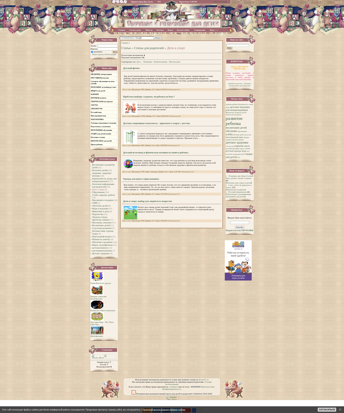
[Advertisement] (192, 38)
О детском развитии (102, 228)
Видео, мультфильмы (102, 245)
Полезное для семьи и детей (238, 183)
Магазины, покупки (101, 222)
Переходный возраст (102, 236)
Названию (148, 62)
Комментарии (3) (174, 194)
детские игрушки (240, 106)
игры (228, 107)
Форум (170, 30)
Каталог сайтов (183, 30)
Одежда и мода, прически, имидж (100, 218)
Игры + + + (214, 30)
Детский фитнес (131, 68)
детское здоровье (237, 142)
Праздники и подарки (102, 200)
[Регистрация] (121, 3)
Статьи (126, 48)
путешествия (230, 146)
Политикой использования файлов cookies (163, 409)
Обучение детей (100, 205)
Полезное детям (100, 170)
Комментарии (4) (174, 89)
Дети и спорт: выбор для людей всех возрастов (147, 201)
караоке (238, 145)
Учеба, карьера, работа (103, 195)
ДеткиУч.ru (204, 380)
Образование (98, 192)
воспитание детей (236, 127)
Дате (139, 62)
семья (251, 104)
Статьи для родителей (149, 48)
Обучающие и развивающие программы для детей (238, 195)
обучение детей (238, 135)
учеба (229, 134)
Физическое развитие (235, 190)
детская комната (100, 248)
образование (242, 131)
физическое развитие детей (236, 113)
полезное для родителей (235, 154)
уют (238, 157)
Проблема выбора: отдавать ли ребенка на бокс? (149, 96)
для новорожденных (102, 250)
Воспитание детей (101, 225)
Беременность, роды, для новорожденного (104, 180)
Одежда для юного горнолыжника (141, 179)
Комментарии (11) (188, 172)
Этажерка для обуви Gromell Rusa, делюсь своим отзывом (239, 177)
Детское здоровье (101, 253)
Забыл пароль (98, 54)
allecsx (167, 172)
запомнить (98, 52)
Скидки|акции (199, 30)
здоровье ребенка (231, 104)
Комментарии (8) (175, 116)
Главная (122, 30)
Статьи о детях (135, 30)
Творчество (97, 214)
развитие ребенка (234, 121)
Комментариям (160, 62)
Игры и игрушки (100, 208)
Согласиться (327, 410)
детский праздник (232, 149)
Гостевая (160, 30)
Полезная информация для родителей (103, 185)
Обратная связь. (208, 387)
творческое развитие (233, 115)
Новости (149, 30)
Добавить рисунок (235, 83)
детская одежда (233, 151)
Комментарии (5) (174, 145)
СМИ (94, 203)
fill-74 (153, 89)
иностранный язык (234, 137)
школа (247, 146)
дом (248, 151)
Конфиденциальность (171, 389)
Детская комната (237, 140)
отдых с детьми (245, 149)
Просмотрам (174, 62)
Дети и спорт (98, 189)
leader (153, 145)
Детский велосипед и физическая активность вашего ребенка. (156, 152)
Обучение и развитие (102, 242)
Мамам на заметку (101, 239)
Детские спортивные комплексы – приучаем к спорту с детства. (156, 123)
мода (244, 151)
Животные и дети (100, 211)
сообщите (173, 387)
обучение (231, 131)
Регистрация (110, 54)
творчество (247, 135)
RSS (159, 2)
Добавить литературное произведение (240, 84)
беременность (243, 104)
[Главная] (113, 3)
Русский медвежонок (237, 192)
